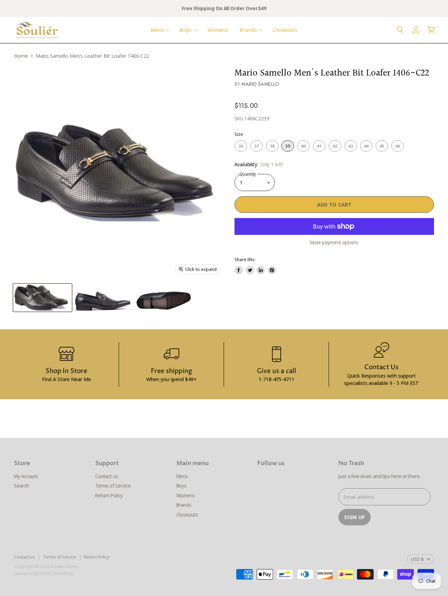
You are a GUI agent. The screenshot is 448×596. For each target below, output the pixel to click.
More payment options (334, 242)
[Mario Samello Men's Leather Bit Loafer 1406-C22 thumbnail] (42, 297)
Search (21, 485)
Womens (218, 30)
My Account (26, 476)
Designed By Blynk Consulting (43, 573)
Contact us (106, 476)
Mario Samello (260, 83)
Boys (186, 30)
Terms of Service (113, 485)
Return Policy (109, 495)
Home (21, 56)
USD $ (417, 559)
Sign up (354, 516)
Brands (249, 30)
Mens (158, 30)
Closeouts (285, 30)
